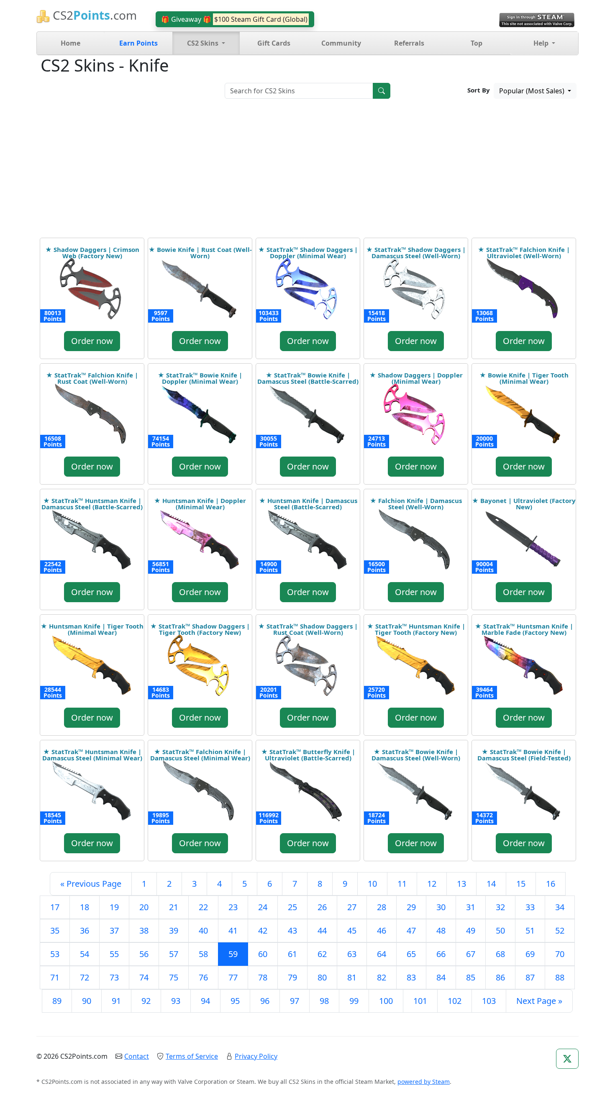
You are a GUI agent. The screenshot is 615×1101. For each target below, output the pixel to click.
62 (322, 954)
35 (54, 930)
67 (470, 954)
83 (411, 977)
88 (559, 977)
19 (114, 907)
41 (233, 930)
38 (144, 930)
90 (86, 1000)
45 (351, 930)
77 (233, 977)
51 (530, 930)
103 (489, 1000)
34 (559, 907)
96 (264, 1000)
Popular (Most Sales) (532, 90)
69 (530, 954)
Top (476, 43)
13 (461, 883)
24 (262, 907)
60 (262, 954)
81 (351, 977)
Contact (136, 1056)
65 (411, 954)
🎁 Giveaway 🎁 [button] (234, 19)
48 (441, 930)
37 (114, 930)
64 (381, 954)
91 (116, 1000)
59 (233, 954)
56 (144, 954)
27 (351, 907)
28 (381, 907)
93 (175, 1000)
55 (114, 954)
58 (203, 954)
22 (203, 907)
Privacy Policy (256, 1056)
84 (441, 977)
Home (70, 43)
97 (294, 1000)
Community (341, 43)
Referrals (409, 43)
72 (84, 977)
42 (262, 930)
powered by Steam (423, 1082)
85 (470, 977)
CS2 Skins (203, 43)
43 (292, 930)
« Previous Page (90, 883)
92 (146, 1000)
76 (203, 977)
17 (54, 907)
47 (411, 930)
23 (233, 907)
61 (292, 954)
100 (386, 1000)
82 (381, 977)
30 (441, 907)
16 (550, 883)
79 (292, 977)
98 (324, 1000)
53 (54, 954)
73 (114, 977)
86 (500, 977)
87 (530, 977)
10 (372, 883)
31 (470, 907)
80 (322, 977)
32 (500, 907)
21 (173, 907)
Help (541, 43)
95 (235, 1000)
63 (351, 954)
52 (559, 930)
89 (57, 1000)
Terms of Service (192, 1056)
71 (54, 977)
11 (402, 883)
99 (354, 1000)
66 (441, 954)
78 (262, 977)
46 (381, 930)
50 (500, 930)
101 (420, 1000)
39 (173, 930)
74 (144, 977)
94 (205, 1000)
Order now (92, 340)
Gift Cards (273, 43)
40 (203, 930)
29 (411, 907)
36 (84, 930)
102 (454, 1000)
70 (559, 954)
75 (173, 977)
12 (431, 883)
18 (84, 907)
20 (144, 907)
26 (322, 907)
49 (470, 930)
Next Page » (539, 1000)
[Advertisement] (307, 175)
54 (84, 954)
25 (292, 907)
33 (530, 907)
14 (491, 883)
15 (520, 883)
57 (173, 954)
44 (322, 930)
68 (500, 954)
